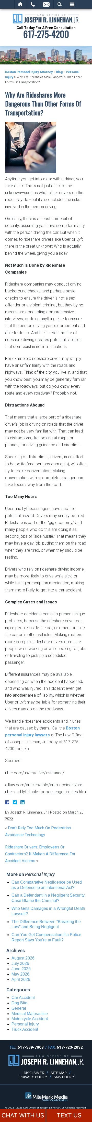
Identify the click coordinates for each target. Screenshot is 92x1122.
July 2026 (20, 963)
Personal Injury (25, 1024)
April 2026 (21, 979)
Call (33, 4)
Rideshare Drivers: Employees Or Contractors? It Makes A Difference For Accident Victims (40, 854)
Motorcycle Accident (30, 1019)
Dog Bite (19, 1003)
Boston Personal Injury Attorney (29, 72)
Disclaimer (34, 1073)
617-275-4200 (46, 34)
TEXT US (69, 1115)
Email (46, 4)
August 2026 (23, 958)
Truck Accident (25, 1029)
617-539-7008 (31, 1047)
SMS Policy (64, 1077)
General (19, 1008)
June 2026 (21, 969)
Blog (59, 72)
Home (21, 4)
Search (60, 4)
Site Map (59, 1073)
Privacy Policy (33, 1077)
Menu (72, 4)
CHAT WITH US (23, 1115)
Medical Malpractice (30, 1013)
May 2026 (20, 974)
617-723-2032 (70, 1047)
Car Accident (23, 997)
